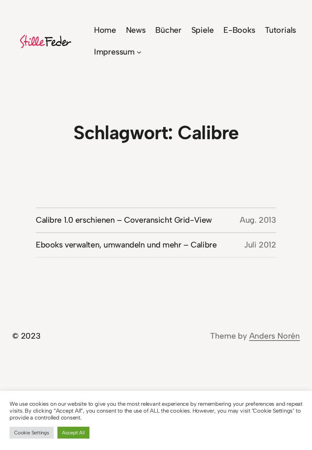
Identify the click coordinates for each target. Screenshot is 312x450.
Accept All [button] (73, 433)
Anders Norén (274, 336)
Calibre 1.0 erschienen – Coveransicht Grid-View (124, 220)
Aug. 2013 (258, 220)
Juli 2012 (260, 244)
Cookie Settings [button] (31, 433)
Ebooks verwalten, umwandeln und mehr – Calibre (126, 244)
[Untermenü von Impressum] (139, 52)
